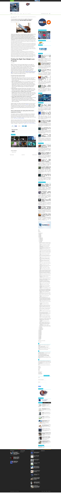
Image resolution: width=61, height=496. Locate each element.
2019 (39, 330)
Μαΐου (40, 326)
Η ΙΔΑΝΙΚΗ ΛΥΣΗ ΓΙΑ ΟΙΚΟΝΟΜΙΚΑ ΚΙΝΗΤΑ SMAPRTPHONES (19, 0)
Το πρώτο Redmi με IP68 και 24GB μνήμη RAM (43, 349)
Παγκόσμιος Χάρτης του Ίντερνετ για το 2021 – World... (45, 292)
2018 (39, 331)
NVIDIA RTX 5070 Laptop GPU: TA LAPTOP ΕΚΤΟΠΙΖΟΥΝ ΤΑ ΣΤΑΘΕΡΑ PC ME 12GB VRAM (46, 63)
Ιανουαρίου (41, 329)
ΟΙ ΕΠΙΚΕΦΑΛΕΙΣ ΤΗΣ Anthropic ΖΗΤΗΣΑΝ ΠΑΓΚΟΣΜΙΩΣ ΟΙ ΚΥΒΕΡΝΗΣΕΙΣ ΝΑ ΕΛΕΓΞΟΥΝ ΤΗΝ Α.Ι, (44, 136)
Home (38, 229)
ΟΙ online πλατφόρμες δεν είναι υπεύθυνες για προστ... (45, 247)
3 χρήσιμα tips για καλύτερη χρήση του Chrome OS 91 (45, 299)
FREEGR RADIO (14, 13)
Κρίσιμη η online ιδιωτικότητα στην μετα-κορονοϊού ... (44, 245)
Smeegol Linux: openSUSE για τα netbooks (37, 463)
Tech (25, 13)
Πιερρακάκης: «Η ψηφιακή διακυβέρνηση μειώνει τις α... (45, 278)
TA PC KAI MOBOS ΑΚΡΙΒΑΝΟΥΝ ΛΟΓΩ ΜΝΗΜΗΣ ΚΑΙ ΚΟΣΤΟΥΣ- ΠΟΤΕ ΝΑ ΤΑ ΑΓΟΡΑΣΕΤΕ (46, 160)
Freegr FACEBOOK (40, 373)
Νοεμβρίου (41, 238)
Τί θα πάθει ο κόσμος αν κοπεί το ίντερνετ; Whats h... (44, 285)
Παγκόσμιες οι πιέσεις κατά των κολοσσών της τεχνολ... (45, 242)
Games (23, 13)
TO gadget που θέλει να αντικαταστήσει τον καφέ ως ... (45, 279)
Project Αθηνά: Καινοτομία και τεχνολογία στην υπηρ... (45, 275)
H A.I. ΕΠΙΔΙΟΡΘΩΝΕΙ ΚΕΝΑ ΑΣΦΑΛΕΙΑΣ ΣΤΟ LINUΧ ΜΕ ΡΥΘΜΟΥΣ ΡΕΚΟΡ (46, 128)
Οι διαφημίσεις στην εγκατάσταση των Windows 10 (44, 281)
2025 (39, 234)
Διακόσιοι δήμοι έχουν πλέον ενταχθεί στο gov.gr (43, 347)
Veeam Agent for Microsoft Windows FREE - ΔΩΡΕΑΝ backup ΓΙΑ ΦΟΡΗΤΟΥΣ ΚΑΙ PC (46, 105)
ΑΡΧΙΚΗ (11, 13)
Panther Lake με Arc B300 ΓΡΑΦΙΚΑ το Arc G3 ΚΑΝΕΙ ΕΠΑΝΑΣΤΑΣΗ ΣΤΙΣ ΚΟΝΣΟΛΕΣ (46, 56)
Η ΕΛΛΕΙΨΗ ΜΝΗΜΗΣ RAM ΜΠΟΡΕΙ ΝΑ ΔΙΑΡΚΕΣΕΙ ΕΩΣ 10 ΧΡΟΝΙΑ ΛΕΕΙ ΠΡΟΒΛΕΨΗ (46, 167)
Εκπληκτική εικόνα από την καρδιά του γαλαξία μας (44, 323)
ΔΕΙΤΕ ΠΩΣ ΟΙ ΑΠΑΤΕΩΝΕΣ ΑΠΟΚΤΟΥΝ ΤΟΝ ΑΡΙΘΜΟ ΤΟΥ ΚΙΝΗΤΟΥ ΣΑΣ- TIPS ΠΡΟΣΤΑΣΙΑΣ (37, 478)
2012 (39, 335)
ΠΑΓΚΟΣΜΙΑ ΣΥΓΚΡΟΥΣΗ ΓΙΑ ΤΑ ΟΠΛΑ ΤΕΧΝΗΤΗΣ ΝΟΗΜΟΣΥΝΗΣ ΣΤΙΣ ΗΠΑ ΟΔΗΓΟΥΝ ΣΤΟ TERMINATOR (46, 207)
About (38, 230)
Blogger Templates (12, 491)
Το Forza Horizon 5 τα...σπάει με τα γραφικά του (44, 280)
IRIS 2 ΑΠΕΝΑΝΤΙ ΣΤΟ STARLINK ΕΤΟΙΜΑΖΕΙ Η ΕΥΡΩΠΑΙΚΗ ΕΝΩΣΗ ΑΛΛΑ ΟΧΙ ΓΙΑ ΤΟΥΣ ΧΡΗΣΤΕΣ (46, 185)
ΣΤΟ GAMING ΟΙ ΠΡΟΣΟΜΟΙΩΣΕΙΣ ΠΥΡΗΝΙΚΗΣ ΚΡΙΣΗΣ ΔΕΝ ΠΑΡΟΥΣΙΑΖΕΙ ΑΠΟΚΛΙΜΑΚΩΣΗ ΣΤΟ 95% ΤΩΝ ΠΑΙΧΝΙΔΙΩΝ (44, 78)
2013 (39, 334)
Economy (39, 368)
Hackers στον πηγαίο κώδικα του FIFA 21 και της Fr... (44, 297)
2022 (39, 236)
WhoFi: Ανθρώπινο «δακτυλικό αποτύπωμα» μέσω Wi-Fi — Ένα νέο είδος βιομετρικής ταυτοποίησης (44, 353)
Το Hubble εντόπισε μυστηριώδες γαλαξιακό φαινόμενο (45, 250)
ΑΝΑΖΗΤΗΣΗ (29, 13)
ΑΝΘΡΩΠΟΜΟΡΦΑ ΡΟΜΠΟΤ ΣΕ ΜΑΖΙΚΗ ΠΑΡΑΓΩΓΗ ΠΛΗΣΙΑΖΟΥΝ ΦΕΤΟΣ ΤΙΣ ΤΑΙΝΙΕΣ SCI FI (46, 192)
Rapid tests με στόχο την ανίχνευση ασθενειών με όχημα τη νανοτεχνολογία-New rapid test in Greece (37, 467)
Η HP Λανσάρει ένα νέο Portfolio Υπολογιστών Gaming (45, 318)
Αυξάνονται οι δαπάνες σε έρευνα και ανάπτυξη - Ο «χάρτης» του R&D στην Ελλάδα (43, 346)
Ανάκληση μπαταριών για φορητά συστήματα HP (36, 452)
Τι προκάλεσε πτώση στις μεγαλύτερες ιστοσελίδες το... (45, 298)
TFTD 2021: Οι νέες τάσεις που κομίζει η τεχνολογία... (45, 316)
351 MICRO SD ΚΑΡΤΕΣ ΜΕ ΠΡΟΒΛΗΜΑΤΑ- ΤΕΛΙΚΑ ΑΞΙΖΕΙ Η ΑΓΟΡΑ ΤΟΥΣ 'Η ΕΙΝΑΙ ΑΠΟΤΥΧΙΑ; (46, 146)
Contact (46, 491)
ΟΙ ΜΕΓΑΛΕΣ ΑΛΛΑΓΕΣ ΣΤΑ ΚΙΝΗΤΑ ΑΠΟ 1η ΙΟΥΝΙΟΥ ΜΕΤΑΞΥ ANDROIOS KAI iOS (37, 482)
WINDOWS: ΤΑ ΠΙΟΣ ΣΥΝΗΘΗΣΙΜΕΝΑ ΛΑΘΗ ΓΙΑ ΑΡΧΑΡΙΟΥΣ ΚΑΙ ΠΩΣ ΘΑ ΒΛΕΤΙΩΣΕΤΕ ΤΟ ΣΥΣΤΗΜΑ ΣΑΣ (44, 113)
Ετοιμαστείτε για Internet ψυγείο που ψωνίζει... (36, 459)
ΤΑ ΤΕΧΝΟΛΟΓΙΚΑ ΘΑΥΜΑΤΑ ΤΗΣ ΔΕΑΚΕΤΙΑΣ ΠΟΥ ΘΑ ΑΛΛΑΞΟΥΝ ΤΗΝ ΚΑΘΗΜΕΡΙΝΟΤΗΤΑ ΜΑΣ (37, 486)
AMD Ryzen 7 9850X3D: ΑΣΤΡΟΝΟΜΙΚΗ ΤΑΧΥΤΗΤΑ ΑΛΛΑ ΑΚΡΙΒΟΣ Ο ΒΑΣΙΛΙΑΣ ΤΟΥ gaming (46, 86)
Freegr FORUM (39, 372)
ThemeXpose (17, 491)
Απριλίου (41, 327)
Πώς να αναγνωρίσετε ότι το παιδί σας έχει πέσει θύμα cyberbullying (37, 471)
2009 (39, 337)
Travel (39, 370)
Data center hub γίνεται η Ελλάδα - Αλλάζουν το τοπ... (45, 325)
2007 (39, 338)
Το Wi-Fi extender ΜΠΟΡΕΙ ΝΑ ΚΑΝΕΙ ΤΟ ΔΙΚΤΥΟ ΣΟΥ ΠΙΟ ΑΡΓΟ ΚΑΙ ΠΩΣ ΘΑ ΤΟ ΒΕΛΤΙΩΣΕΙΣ (46, 175)
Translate (43, 447)
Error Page (49, 491)
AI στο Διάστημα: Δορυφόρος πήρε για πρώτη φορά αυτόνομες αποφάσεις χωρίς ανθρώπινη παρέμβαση (43, 355)
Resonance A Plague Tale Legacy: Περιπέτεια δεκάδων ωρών (44, 361)
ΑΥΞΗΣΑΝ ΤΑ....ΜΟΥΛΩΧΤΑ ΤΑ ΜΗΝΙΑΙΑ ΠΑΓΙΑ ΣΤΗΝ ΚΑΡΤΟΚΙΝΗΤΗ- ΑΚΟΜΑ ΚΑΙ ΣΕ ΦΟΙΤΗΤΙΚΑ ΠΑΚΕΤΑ (16, 458)
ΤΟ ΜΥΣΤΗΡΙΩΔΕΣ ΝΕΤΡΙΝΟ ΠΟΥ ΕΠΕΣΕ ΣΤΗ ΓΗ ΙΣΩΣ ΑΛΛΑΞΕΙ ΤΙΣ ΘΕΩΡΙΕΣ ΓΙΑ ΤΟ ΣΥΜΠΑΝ (46, 215)
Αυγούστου (41, 240)
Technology (39, 367)
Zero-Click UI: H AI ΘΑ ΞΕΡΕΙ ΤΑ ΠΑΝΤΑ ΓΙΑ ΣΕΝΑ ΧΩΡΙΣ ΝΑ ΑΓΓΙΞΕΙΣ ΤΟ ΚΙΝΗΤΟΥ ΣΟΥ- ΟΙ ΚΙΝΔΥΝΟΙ (46, 121)
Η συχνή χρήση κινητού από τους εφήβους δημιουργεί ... (45, 289)
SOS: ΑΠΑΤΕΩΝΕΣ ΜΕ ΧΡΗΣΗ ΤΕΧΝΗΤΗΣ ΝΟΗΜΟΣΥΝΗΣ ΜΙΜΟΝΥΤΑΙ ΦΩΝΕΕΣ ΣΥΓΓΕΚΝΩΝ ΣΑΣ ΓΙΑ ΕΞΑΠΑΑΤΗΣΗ (16, 453)
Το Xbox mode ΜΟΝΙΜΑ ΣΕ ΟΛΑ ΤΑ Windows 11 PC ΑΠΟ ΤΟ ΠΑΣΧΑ (46, 70)
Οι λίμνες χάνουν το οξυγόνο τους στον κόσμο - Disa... (45, 305)
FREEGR (18, 13)
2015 (39, 333)
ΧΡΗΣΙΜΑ (21, 13)
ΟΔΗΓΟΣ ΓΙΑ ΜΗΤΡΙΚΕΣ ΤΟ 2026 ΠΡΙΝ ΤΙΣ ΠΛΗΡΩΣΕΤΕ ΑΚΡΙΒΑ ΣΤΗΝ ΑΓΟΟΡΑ (46, 153)
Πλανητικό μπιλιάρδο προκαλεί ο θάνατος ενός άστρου (45, 265)
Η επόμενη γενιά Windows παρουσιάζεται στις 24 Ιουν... (45, 313)
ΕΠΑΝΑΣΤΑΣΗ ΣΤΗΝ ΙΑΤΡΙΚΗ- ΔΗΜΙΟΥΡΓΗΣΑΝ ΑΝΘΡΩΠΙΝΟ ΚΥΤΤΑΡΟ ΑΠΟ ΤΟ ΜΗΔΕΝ (46, 200)
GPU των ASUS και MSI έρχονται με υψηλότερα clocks (36, 456)
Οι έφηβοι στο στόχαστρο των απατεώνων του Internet (45, 270)
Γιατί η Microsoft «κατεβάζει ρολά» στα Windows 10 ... (45, 272)
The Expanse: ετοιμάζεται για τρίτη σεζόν (36, 474)
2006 (39, 339)
